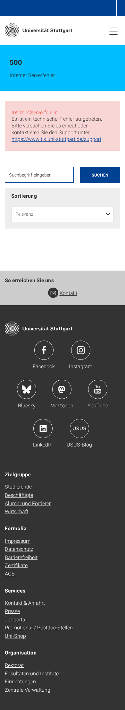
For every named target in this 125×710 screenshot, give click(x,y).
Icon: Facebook (44, 350)
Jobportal (16, 619)
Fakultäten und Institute (32, 673)
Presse (12, 611)
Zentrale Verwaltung (27, 689)
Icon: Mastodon (61, 389)
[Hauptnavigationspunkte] (113, 31)
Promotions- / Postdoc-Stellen (39, 627)
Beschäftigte (19, 494)
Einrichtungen (20, 681)
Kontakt (68, 293)
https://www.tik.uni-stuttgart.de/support (56, 138)
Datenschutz (19, 548)
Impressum (17, 540)
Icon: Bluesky (26, 389)
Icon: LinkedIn (43, 428)
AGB (10, 573)
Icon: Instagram (80, 350)
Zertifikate (16, 565)
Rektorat (14, 665)
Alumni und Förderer (28, 503)
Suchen (100, 175)
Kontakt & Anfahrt (25, 602)
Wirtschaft (16, 511)
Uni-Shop (15, 635)
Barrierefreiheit (21, 557)
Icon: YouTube (97, 389)
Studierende (18, 486)
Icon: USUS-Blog (79, 428)
